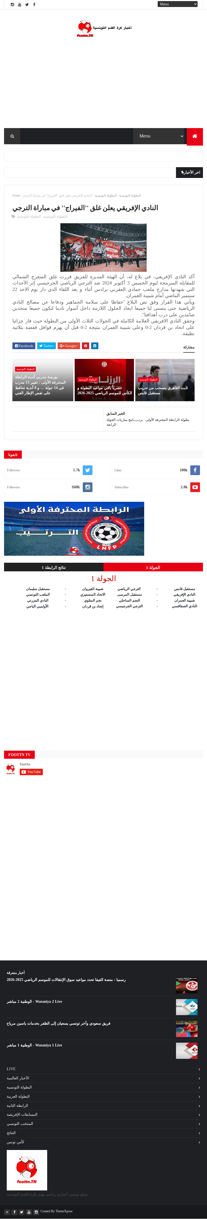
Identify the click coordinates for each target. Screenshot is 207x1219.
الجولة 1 (153, 567)
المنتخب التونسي (20, 1124)
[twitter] (27, 4)
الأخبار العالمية (18, 1078)
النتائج (11, 1133)
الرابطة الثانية (17, 1106)
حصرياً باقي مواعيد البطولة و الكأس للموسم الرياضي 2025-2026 (104, 390)
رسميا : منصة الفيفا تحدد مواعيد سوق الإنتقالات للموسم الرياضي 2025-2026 (66, 980)
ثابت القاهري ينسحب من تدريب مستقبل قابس (163, 390)
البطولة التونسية (130, 195)
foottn (16, 195)
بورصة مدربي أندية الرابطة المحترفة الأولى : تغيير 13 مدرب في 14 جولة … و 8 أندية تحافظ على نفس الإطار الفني (40, 385)
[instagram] (12, 4)
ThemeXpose (64, 1211)
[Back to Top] (7, 1212)
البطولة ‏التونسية (148, 379)
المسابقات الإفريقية (22, 1114)
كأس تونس (15, 1142)
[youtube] (20, 4)
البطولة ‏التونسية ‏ (105, 195)
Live (11, 1069)
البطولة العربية (18, 1096)
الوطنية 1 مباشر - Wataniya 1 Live (34, 1045)
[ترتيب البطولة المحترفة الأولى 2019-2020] (74, 554)
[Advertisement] (103, 674)
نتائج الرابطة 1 (54, 567)
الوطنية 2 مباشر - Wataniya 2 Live (34, 1002)
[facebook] (34, 4)
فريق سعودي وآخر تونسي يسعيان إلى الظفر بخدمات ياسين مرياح (59, 1023)
